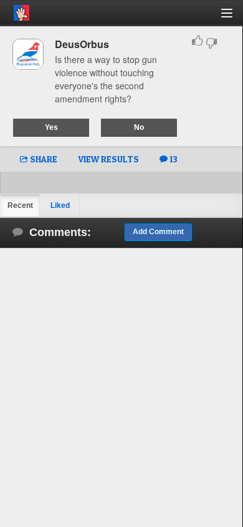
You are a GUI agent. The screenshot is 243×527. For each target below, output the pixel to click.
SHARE (42, 159)
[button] (234, 17)
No (139, 127)
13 (173, 159)
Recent (20, 205)
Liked (60, 205)
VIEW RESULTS (108, 159)
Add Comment (158, 231)
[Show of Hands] (14, 11)
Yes (51, 127)
